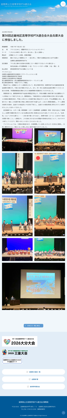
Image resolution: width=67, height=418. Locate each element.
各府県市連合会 (35, 386)
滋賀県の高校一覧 (34, 372)
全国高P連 (35, 379)
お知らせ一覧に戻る (33, 326)
